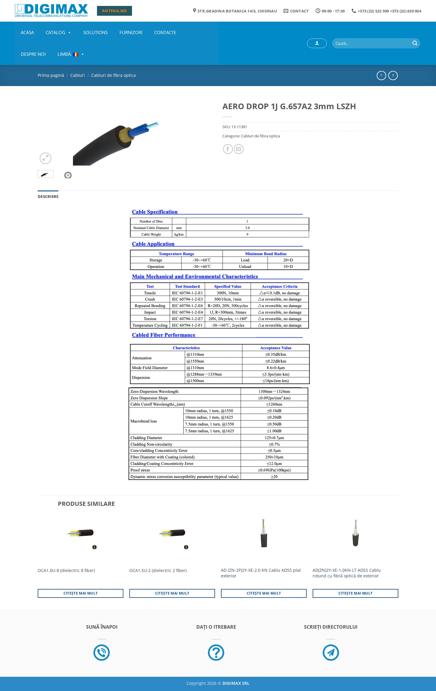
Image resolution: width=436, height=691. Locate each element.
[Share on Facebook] (228, 149)
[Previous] (48, 132)
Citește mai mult (80, 593)
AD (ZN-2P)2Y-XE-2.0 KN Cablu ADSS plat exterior (261, 573)
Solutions (95, 32)
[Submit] (415, 43)
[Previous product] (392, 75)
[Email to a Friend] (239, 149)
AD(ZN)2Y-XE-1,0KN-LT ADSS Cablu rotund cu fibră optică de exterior (347, 573)
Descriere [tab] (48, 196)
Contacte (165, 32)
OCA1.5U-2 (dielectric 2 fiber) (158, 570)
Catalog (55, 32)
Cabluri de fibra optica (113, 75)
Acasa (27, 32)
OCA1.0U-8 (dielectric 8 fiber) (66, 570)
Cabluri (77, 75)
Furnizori (131, 32)
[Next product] (381, 75)
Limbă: (65, 54)
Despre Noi (33, 54)
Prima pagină (51, 75)
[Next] (202, 132)
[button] (317, 43)
